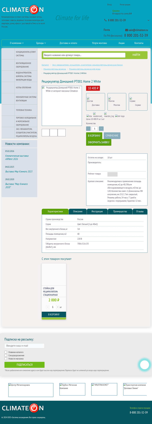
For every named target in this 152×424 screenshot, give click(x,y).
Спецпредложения (16, 355)
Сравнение (112, 136)
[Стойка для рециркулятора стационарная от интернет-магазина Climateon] (54, 274)
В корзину (94, 136)
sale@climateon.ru (138, 30)
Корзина (116, 10)
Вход (109, 4)
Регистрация (125, 4)
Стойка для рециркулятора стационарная (50, 291)
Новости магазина (15, 358)
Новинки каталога (15, 352)
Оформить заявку (98, 142)
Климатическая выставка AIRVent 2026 (16, 157)
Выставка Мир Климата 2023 (18, 171)
